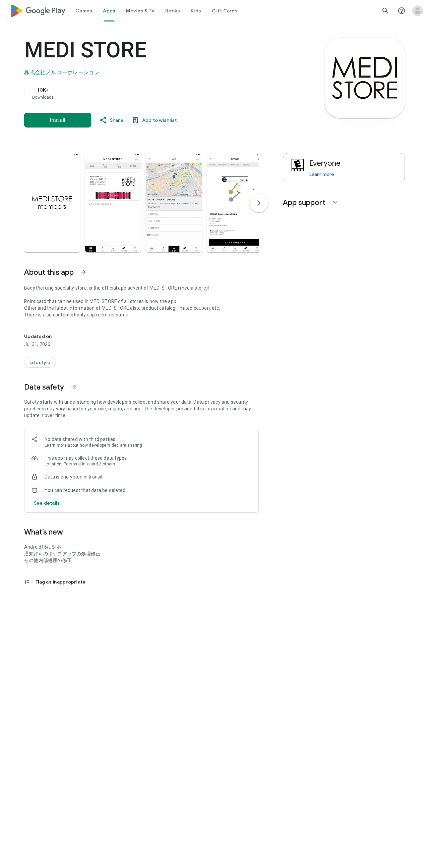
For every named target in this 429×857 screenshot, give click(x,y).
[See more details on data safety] (47, 503)
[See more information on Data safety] (74, 387)
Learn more (56, 445)
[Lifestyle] (40, 362)
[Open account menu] (418, 11)
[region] (158, 93)
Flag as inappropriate (54, 582)
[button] (52, 202)
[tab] (84, 10)
